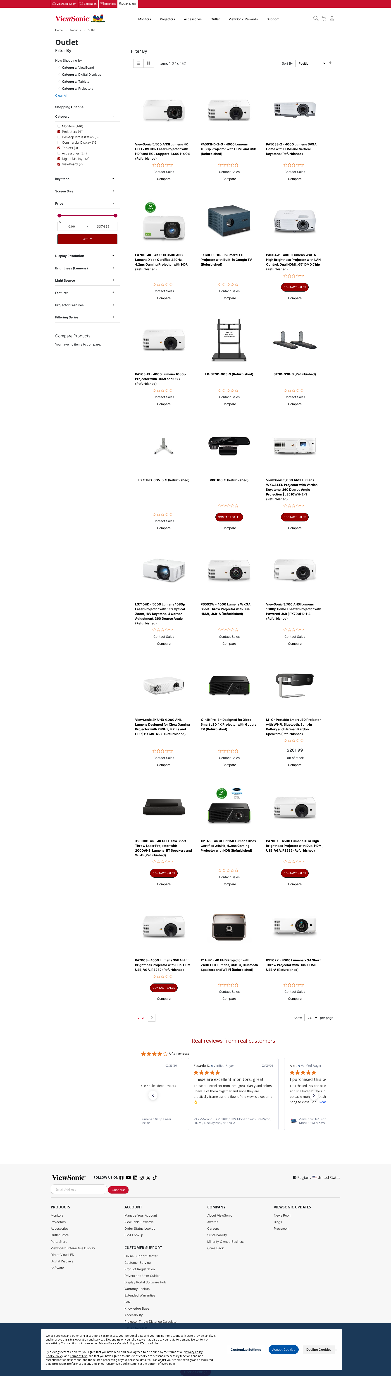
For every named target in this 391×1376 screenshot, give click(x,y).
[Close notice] (336, 1350)
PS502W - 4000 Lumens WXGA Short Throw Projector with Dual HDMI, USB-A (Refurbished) (225, 609)
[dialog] (195, 1349)
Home (59, 30)
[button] (164, 179)
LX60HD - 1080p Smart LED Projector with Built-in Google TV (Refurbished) (226, 259)
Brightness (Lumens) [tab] (71, 268)
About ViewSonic (219, 1215)
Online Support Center (140, 1256)
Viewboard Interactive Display (73, 1248)
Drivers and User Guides (142, 1276)
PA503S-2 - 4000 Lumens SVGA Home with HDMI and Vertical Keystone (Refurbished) (291, 149)
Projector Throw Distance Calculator (151, 1321)
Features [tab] (62, 293)
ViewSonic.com (66, 3)
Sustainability (217, 1235)
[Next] (151, 1018)
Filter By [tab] (139, 51)
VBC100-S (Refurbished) (229, 480)
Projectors (167, 19)
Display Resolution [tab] (69, 256)
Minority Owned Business (225, 1241)
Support (273, 19)
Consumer (129, 3)
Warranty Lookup (137, 1289)
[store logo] (80, 18)
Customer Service (137, 1262)
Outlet (215, 19)
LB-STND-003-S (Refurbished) (229, 374)
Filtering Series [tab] (67, 317)
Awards (212, 1222)
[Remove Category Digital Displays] (58, 74)
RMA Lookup (133, 1235)
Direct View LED (62, 1255)
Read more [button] (231, 1102)
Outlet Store (60, 1235)
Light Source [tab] (65, 280)
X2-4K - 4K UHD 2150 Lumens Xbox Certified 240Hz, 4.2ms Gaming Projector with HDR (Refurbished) (228, 845)
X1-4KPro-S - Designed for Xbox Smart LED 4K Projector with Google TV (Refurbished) (228, 724)
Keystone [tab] (62, 179)
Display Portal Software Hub (145, 1282)
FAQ (127, 1302)
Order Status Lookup (139, 1228)
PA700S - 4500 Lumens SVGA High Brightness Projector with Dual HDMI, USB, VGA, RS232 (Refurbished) (163, 965)
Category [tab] (62, 116)
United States (328, 1177)
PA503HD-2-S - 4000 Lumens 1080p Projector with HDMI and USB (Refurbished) (228, 149)
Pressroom (281, 1228)
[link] (233, 1121)
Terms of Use (150, 1343)
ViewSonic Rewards (243, 19)
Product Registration (139, 1269)
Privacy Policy (107, 1343)
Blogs (278, 1222)
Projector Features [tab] (69, 305)
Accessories (193, 19)
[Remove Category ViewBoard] (58, 67)
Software (57, 1268)
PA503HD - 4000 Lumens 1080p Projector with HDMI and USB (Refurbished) (160, 378)
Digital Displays (62, 1261)
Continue (118, 1190)
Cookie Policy (125, 1343)
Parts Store (59, 1241)
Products (75, 30)
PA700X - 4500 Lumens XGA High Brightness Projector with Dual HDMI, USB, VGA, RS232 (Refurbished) (294, 845)
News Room (282, 1215)
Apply (87, 239)
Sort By (287, 63)
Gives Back (215, 1248)
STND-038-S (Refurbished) (295, 374)
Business (110, 3)
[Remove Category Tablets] (58, 81)
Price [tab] (59, 203)
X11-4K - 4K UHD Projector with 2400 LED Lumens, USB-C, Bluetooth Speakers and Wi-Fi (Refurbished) (229, 965)
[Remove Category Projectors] (58, 88)
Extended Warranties (139, 1295)
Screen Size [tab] (64, 191)
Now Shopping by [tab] (68, 60)
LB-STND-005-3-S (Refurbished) (164, 480)
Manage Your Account (140, 1215)
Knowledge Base (136, 1308)
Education (90, 3)
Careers (213, 1228)
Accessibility (133, 1315)
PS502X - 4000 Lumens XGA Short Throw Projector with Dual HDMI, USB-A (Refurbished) (293, 965)
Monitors (144, 19)
